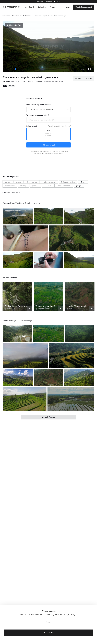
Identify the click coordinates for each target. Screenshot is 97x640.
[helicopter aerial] (49, 182)
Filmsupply (49, 1)
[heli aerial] (48, 185)
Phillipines (26, 16)
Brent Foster (16, 16)
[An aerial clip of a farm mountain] (48, 377)
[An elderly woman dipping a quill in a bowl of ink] (48, 260)
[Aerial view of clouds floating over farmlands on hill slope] (25, 355)
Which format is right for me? (59, 126)
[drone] (18, 182)
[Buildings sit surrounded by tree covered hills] (17, 333)
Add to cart (50, 145)
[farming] (23, 185)
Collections (42, 7)
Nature (18, 192)
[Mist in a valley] (18, 216)
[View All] (37, 203)
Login (68, 7)
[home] (13, 7)
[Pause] (7, 69)
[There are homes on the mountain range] (79, 377)
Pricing (52, 7)
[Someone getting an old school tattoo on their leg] (25, 238)
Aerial (13, 192)
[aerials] (8, 182)
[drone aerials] (32, 182)
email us (65, 151)
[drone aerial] (10, 185)
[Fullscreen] (89, 69)
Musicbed (40, 1)
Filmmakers (6, 16)
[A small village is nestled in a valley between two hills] (79, 216)
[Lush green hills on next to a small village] (48, 216)
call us (58, 151)
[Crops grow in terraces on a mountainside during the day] (79, 260)
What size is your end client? (41, 120)
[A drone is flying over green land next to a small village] (18, 260)
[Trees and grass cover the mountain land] (79, 333)
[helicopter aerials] (68, 182)
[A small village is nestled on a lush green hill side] (71, 238)
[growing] (35, 185)
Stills (58, 1)
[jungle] (79, 185)
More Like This (15, 25)
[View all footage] (26, 320)
